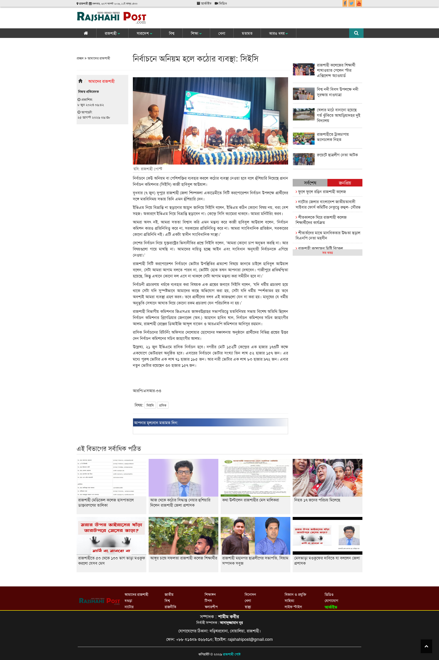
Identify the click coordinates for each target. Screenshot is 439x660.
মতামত (247, 33)
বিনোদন (250, 594)
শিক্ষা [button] (195, 33)
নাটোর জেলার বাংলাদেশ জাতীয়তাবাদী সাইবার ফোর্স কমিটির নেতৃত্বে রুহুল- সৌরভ (328, 204)
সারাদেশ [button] (143, 33)
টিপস (208, 600)
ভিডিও (222, 3)
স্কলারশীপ (211, 606)
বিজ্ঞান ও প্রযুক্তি (295, 594)
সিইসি (150, 405)
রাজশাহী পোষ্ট (232, 654)
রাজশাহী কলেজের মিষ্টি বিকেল (320, 248)
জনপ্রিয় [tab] (345, 182)
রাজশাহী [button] (111, 33)
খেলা (221, 33)
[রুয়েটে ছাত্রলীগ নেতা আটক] (327, 163)
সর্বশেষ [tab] (310, 182)
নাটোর (129, 606)
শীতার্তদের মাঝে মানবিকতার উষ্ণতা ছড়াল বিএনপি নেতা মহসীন (328, 235)
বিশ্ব (171, 33)
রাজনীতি (170, 606)
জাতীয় (169, 594)
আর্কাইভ (205, 3)
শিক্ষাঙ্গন (210, 594)
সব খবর (327, 252)
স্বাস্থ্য (248, 606)
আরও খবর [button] (277, 33)
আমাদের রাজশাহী (98, 58)
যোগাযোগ (331, 600)
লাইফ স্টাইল (293, 606)
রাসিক (162, 405)
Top (426, 646)
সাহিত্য (289, 600)
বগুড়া (128, 600)
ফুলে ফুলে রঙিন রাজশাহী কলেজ (321, 191)
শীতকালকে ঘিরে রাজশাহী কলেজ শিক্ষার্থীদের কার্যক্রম (321, 219)
